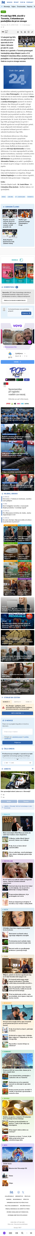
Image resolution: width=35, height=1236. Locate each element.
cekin (6, 956)
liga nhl (10, 196)
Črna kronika (21, 6)
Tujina (13, 6)
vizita (6, 909)
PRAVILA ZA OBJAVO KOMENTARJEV (15, 300)
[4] (20, 273)
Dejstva (29, 6)
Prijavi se (25, 313)
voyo (5, 1145)
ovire (29, 702)
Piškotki (26, 1199)
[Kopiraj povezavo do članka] (32, 32)
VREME (16, 362)
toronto (30, 196)
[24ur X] (23, 1192)
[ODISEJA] (17, 260)
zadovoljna (8, 861)
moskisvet (8, 1003)
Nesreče (6, 702)
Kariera (8, 1199)
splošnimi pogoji (17, 737)
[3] (8, 273)
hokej (4, 196)
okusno (6, 1098)
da (3, 795)
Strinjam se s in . (16, 737)
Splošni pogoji (25, 1205)
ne (3, 797)
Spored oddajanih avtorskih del (17, 1212)
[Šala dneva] (30, 763)
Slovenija (7, 6)
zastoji (17, 702)
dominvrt (7, 1051)
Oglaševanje (9, 1196)
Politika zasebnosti (12, 1205)
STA (6, 32)
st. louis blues (20, 196)
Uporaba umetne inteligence (17, 1215)
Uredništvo (19, 1196)
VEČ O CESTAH (16, 713)
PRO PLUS (27, 1196)
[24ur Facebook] (18, 1192)
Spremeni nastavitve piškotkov (17, 1202)
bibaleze (7, 814)
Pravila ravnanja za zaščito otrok (18, 1209)
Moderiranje (17, 1199)
